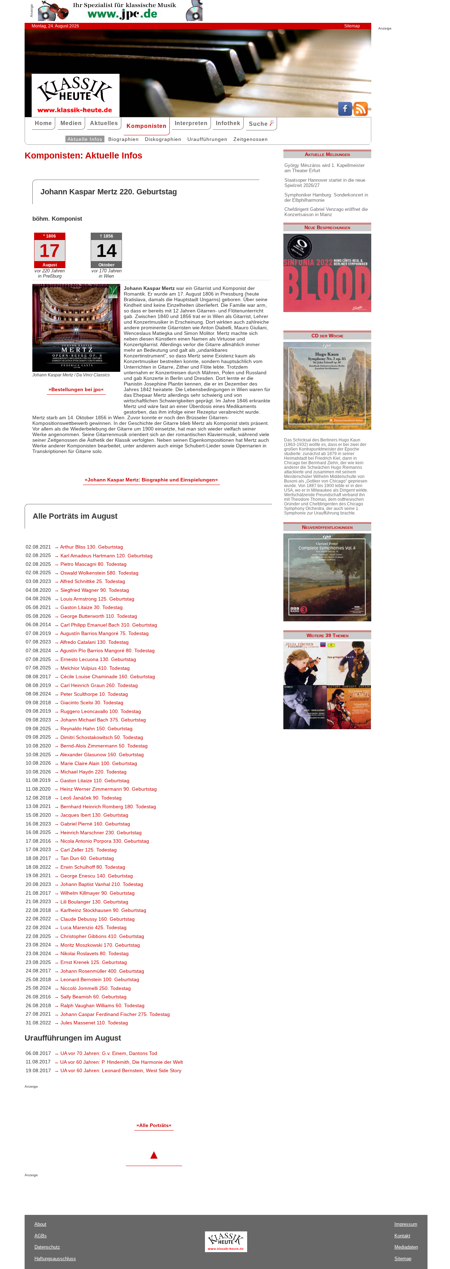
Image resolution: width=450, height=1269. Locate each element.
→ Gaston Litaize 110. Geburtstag (91, 780)
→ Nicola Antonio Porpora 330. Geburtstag (101, 841)
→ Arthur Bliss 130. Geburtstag (88, 547)
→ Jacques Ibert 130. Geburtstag (91, 815)
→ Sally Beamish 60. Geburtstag (90, 996)
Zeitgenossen (250, 139)
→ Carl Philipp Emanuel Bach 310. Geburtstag (105, 625)
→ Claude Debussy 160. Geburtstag (94, 919)
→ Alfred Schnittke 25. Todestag (89, 581)
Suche (259, 124)
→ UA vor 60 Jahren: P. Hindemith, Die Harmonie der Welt (118, 1062)
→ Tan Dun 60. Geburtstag (84, 858)
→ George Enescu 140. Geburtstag (93, 876)
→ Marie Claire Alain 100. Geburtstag (95, 763)
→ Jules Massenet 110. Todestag (91, 1022)
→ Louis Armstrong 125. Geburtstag (94, 599)
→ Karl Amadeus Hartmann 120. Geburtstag (103, 555)
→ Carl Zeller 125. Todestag (85, 850)
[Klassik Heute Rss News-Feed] (361, 114)
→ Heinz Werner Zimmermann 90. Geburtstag (105, 789)
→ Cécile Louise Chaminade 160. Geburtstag (104, 676)
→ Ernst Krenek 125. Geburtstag (90, 962)
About (40, 1224)
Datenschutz (47, 1247)
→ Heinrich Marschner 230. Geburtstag (98, 832)
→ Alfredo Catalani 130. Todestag (91, 642)
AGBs (40, 1235)
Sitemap (352, 26)
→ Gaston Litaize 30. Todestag (88, 607)
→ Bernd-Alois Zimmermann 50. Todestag (101, 746)
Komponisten (147, 126)
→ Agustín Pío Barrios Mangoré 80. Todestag (104, 650)
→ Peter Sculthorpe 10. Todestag (91, 694)
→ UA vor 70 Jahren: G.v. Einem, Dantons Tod (105, 1053)
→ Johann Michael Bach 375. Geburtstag (100, 720)
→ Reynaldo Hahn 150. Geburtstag (93, 728)
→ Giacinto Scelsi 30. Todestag (88, 702)
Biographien (123, 139)
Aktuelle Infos (85, 139)
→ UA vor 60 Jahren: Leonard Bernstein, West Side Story (117, 1070)
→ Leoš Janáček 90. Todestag (88, 798)
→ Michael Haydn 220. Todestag (90, 772)
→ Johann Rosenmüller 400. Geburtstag (99, 971)
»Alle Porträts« (154, 1125)
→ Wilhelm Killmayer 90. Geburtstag (94, 893)
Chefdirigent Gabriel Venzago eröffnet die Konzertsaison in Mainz (326, 212)
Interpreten (191, 123)
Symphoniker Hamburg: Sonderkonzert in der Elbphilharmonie (326, 197)
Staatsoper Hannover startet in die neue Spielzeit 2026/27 (324, 182)
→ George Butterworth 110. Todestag (95, 616)
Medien (71, 123)
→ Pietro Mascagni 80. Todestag (90, 564)
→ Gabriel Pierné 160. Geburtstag (92, 824)
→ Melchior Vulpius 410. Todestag (92, 668)
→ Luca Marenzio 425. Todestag (90, 927)
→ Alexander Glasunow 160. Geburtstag (99, 754)
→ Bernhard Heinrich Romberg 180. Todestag (105, 806)
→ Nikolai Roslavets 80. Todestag (91, 953)
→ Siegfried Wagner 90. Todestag (91, 590)
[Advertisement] (107, 1102)
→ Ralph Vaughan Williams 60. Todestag (99, 1005)
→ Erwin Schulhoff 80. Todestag (89, 867)
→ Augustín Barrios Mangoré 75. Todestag (101, 633)
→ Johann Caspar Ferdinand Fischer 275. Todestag (112, 1014)
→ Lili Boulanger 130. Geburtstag (91, 902)
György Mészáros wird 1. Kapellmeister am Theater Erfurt (324, 168)
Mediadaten (406, 1247)
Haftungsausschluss (55, 1258)
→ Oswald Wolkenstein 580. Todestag (96, 573)
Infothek (228, 123)
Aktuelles (104, 123)
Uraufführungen (207, 139)
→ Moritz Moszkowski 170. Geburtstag (97, 945)
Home (43, 123)
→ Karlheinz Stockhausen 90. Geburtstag (100, 910)
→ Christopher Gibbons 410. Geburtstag (99, 936)
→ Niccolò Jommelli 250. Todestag (92, 988)
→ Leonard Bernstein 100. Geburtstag (96, 979)
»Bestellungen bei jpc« (76, 389)
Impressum (405, 1224)
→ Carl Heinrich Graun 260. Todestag (96, 685)
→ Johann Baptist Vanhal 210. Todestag (98, 884)
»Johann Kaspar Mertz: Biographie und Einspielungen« (151, 480)
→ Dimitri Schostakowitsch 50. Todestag (98, 737)
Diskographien (163, 139)
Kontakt (402, 1235)
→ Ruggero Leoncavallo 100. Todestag (97, 711)
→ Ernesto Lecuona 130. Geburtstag (95, 659)
